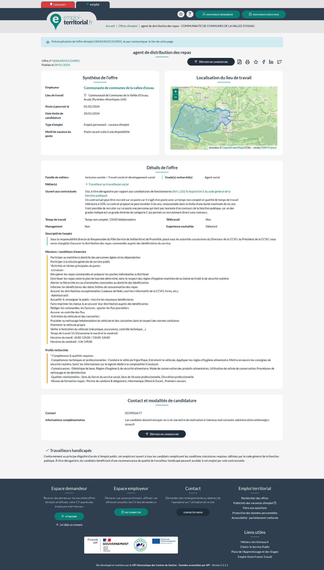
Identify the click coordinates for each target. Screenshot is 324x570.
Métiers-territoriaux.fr (255, 542)
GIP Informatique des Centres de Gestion (154, 565)
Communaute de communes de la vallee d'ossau (119, 88)
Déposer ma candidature (213, 61)
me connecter (132, 512)
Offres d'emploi (127, 26)
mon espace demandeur (219, 14)
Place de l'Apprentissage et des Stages (254, 551)
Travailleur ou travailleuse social (108, 184)
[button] (175, 91)
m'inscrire (71, 516)
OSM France (268, 147)
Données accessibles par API (194, 565)
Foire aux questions (255, 507)
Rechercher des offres (254, 498)
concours (59, 4)
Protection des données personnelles (255, 513)
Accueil (110, 26)
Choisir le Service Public (255, 546)
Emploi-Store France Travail (255, 556)
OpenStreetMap (233, 147)
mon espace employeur (265, 14)
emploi (94, 4)
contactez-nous (193, 512)
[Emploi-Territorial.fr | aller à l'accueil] (71, 21)
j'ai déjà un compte (70, 524)
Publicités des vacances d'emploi (253, 503)
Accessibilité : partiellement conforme (255, 517)
